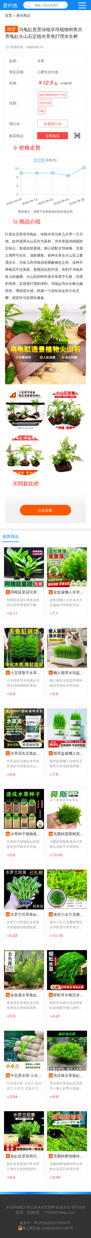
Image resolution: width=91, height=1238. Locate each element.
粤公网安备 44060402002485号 (47, 1228)
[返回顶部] (80, 1109)
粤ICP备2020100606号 (52, 1222)
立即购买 (53, 135)
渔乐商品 (23, 15)
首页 (8, 15)
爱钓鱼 (10, 5)
